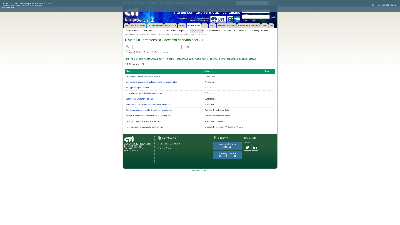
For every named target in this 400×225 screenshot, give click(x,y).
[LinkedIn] (255, 147)
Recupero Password (249, 20)
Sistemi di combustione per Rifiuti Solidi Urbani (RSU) (149, 116)
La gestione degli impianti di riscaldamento (144, 93)
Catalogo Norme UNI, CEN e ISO (227, 154)
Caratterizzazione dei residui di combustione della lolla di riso (152, 110)
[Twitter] (247, 147)
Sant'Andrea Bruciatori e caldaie (139, 99)
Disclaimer (196, 170)
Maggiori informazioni (387, 5)
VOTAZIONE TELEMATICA (169, 143)
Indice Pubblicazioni (142, 34)
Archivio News (164, 148)
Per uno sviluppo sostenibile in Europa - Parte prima (148, 104)
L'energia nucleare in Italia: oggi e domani (144, 76)
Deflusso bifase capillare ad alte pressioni (143, 121)
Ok (373, 5)
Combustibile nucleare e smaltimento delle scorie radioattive (151, 82)
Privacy (205, 170)
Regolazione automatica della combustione (144, 127)
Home (131, 34)
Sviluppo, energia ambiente (137, 88)
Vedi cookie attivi (8, 7)
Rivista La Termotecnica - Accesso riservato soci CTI (172, 34)
